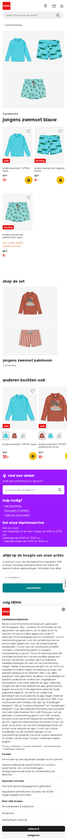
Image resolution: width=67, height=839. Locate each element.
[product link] (18, 145)
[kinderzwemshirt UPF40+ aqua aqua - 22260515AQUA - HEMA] (6, 436)
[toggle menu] (62, 6)
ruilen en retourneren (17, 515)
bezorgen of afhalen (17, 510)
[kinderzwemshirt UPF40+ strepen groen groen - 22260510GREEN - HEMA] (23, 436)
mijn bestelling (13, 505)
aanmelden (33, 587)
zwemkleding (13, 24)
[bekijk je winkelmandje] (54, 6)
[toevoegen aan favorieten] (28, 131)
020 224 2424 (11, 528)
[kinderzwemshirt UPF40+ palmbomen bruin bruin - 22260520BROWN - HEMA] (14, 436)
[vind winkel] (60, 490)
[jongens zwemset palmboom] (31, 326)
